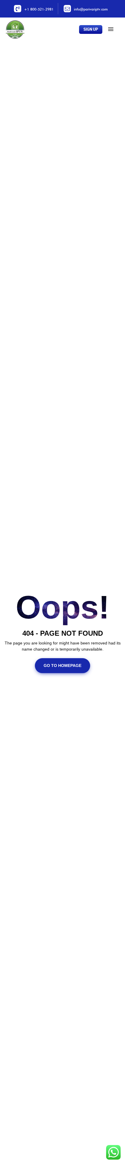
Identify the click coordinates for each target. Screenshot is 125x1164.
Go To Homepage (62, 665)
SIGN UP (90, 29)
